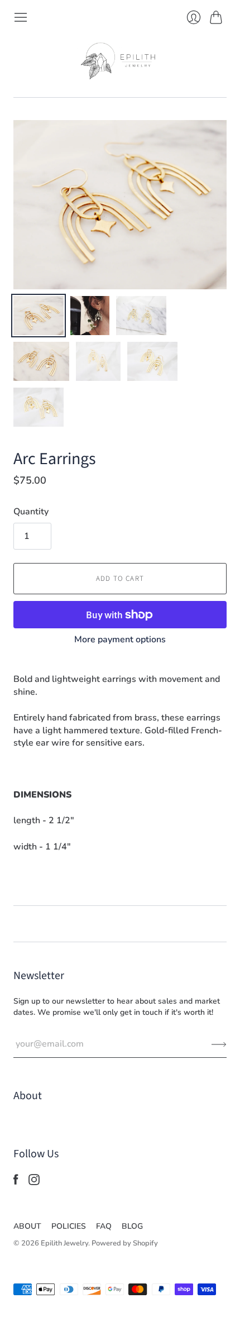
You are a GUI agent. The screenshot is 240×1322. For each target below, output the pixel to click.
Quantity (31, 511)
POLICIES (68, 1226)
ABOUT (27, 1226)
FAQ (104, 1226)
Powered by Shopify (125, 1243)
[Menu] (20, 17)
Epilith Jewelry (64, 1243)
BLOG (132, 1226)
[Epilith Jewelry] (120, 60)
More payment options (120, 639)
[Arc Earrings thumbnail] (38, 315)
